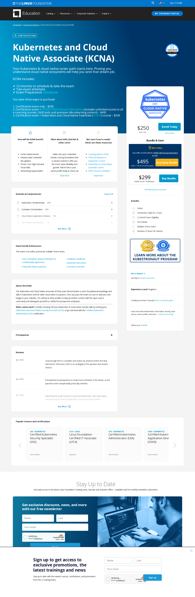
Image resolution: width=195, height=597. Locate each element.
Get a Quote (169, 133)
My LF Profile (176, 3)
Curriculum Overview (76, 266)
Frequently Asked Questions (34, 266)
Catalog (49, 13)
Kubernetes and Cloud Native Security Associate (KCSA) (40, 310)
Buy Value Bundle (167, 162)
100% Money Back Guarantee (155, 189)
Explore (105, 13)
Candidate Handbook (76, 259)
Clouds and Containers (31, 25)
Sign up (152, 577)
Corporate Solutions (86, 13)
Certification (17, 25)
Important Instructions (76, 262)
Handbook (50, 92)
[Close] (191, 550)
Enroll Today (169, 126)
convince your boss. (147, 278)
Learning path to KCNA (98, 154)
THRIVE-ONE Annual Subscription (165, 153)
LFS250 (97, 115)
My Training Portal (167, 13)
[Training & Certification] (28, 13)
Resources (65, 13)
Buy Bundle (169, 178)
